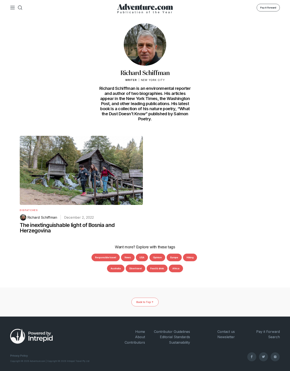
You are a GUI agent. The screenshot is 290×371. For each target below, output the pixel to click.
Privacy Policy (19, 355)
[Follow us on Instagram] (275, 356)
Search (274, 337)
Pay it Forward (268, 7)
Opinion (157, 257)
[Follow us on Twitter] (263, 356)
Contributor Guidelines (172, 331)
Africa (175, 268)
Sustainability (179, 342)
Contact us (226, 331)
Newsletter (226, 337)
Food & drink (157, 268)
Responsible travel (105, 257)
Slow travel (135, 268)
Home (140, 331)
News (128, 257)
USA (141, 257)
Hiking (190, 257)
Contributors (135, 342)
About (140, 337)
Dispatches (29, 210)
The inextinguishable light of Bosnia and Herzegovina (67, 228)
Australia (116, 268)
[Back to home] (145, 7)
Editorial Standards (175, 337)
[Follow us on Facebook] (251, 356)
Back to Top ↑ (145, 302)
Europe (174, 257)
